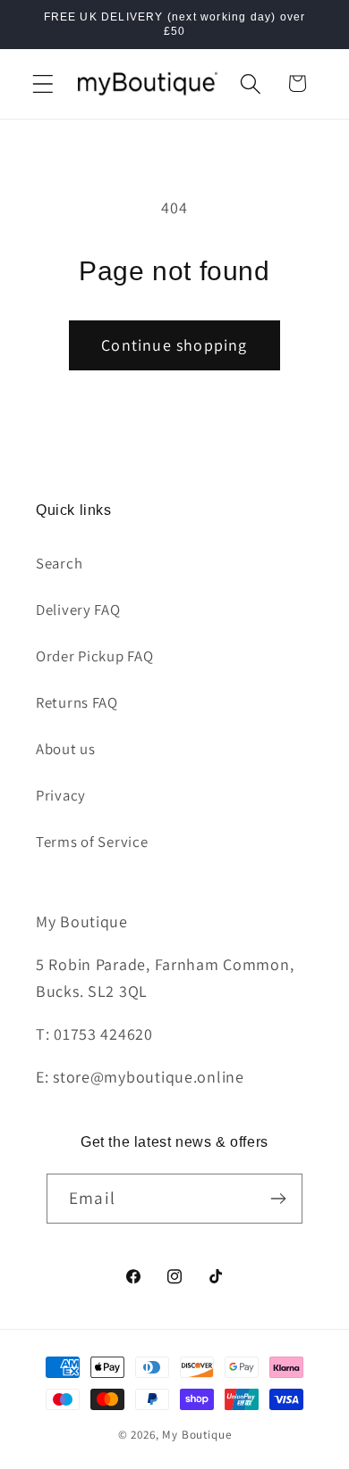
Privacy (61, 795)
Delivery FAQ (78, 609)
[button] (43, 83)
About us (66, 749)
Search (59, 563)
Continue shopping (174, 345)
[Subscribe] (278, 1199)
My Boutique (196, 1434)
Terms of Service (92, 841)
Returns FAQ (77, 702)
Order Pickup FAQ (95, 656)
